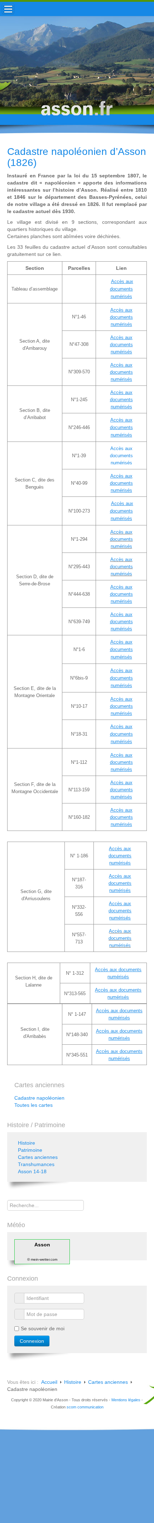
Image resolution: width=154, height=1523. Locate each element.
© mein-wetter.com (42, 1259)
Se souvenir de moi (42, 1328)
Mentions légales (125, 1400)
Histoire (26, 1143)
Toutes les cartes (33, 1105)
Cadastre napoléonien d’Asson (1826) (76, 157)
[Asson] (77, 111)
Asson (42, 1244)
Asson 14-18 (32, 1171)
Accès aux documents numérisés (121, 455)
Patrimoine (30, 1150)
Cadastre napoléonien (39, 1098)
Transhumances (36, 1164)
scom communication (85, 1407)
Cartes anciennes (38, 1157)
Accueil (49, 1382)
